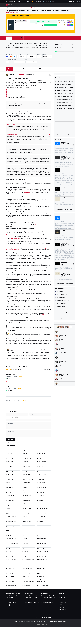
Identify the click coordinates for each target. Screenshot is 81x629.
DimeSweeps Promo (26, 482)
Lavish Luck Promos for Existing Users (31, 600)
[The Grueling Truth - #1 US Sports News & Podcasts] (13, 5)
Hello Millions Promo (11, 533)
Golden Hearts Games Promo (44, 508)
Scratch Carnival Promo (43, 551)
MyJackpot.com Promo (12, 585)
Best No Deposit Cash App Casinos (64, 312)
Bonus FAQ (15, 70)
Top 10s (22, 4)
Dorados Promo (26, 453)
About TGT (62, 595)
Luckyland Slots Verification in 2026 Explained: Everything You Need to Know (65, 131)
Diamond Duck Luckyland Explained (64, 90)
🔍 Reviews (52, 1)
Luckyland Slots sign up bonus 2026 (64, 125)
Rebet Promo (41, 500)
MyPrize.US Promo (42, 448)
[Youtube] (73, 1)
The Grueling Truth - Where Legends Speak (12, 7)
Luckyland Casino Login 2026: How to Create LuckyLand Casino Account (65, 93)
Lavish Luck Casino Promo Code (12, 595)
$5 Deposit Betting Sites (61, 303)
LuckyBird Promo (11, 540)
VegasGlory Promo (10, 524)
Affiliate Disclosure (63, 609)
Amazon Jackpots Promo (27, 456)
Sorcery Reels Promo (42, 518)
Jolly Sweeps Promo (11, 505)
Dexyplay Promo (42, 495)
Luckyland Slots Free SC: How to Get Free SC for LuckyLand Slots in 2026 (65, 105)
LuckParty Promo (26, 516)
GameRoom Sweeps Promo (28, 559)
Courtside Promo (10, 497)
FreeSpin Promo (26, 471)
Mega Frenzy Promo (43, 579)
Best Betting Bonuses (61, 297)
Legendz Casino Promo (27, 533)
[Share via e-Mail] (41, 350)
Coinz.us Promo (10, 482)
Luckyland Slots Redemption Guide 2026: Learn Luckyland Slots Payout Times (65, 117)
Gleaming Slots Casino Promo (28, 463)
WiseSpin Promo (42, 458)
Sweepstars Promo (42, 456)
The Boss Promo (26, 469)
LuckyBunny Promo (11, 458)
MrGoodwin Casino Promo (28, 479)
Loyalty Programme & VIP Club (23, 70)
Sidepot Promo (41, 479)
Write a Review (47, 369)
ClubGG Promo (10, 513)
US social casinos (39, 224)
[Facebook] (70, 1)
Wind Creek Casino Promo (12, 571)
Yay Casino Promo (26, 518)
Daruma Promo (41, 505)
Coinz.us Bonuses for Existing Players (31, 597)
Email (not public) (33, 414)
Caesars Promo (64, 197)
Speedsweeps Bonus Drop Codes (30, 599)
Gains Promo (41, 521)
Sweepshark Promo (42, 487)
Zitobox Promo (26, 548)
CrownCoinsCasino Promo (28, 448)
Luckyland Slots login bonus (14, 238)
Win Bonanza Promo (27, 505)
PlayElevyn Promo (10, 479)
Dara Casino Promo (26, 538)
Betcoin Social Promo (27, 513)
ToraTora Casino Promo (27, 571)
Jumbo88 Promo (42, 497)
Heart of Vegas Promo (27, 573)
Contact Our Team (63, 602)
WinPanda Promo (11, 581)
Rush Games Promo (11, 568)
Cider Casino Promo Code (11, 599)
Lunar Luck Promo (11, 556)
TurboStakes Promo (42, 503)
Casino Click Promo (42, 461)
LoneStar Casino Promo (11, 450)
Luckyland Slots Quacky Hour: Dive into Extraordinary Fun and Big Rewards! (65, 111)
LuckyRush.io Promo (27, 540)
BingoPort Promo (26, 503)
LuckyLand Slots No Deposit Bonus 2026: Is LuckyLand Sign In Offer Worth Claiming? (65, 108)
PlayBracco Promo (26, 500)
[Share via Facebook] (47, 350)
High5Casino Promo (26, 497)
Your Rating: (8, 417)
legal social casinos (28, 192)
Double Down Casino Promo (13, 543)
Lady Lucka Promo (42, 474)
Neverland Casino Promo (11, 503)
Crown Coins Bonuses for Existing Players (32, 602)
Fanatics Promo (64, 187)
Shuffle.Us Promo (10, 487)
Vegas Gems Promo (42, 576)
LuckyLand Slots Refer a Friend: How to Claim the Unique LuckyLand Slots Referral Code (65, 120)
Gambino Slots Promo (27, 508)
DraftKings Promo (64, 168)
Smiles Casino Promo (27, 554)
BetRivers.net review (46, 314)
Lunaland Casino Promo (11, 521)
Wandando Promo (10, 500)
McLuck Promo (41, 535)
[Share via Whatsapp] (44, 350)
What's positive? (10, 423)
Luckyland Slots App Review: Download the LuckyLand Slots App (65, 96)
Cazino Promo (26, 561)
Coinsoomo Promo (10, 453)
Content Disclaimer (63, 607)
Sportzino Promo (26, 490)
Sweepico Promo (26, 487)
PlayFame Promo (26, 535)
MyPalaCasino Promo (27, 551)
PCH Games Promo (42, 543)
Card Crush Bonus (46, 599)
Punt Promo (9, 511)
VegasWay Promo (42, 482)
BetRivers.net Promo (43, 565)
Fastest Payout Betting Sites (62, 294)
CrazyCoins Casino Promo (28, 458)
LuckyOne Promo (26, 585)
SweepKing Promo (42, 450)
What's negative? (11, 431)
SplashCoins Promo (42, 469)
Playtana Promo (10, 490)
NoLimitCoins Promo (27, 495)
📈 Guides (29, 1)
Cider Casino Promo (42, 471)
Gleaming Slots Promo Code (11, 602)
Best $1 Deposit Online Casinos (63, 315)
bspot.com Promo (42, 548)
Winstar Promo (42, 581)
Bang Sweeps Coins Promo (28, 484)
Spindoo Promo (41, 466)
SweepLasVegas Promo (43, 513)
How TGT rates (62, 599)
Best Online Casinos (61, 306)
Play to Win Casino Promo (12, 573)
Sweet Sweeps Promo (11, 461)
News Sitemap (62, 612)
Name (8, 414)
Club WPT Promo (26, 511)
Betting (31, 4)
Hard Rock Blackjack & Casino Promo (28, 582)
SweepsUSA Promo (42, 516)
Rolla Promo (9, 466)
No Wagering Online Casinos (62, 318)
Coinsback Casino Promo (12, 456)
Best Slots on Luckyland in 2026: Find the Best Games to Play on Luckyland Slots (65, 87)
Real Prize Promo (26, 450)
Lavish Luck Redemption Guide (48, 600)
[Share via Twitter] (49, 350)
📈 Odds (39, 1)
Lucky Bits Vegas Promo (11, 492)
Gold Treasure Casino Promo (28, 565)
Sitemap (61, 611)
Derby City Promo (11, 546)
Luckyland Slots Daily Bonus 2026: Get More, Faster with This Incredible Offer (65, 102)
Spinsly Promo (41, 463)
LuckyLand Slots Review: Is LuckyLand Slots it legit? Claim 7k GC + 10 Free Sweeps (65, 81)
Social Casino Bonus (33, 70)
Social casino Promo (26, 461)
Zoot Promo (10, 551)
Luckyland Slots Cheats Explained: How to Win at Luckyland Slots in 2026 (65, 99)
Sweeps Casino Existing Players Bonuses (49, 595)
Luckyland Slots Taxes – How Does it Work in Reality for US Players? (65, 128)
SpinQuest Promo (10, 474)
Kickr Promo (25, 543)
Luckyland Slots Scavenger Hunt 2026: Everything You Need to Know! (65, 122)
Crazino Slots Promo (43, 559)
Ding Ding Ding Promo (12, 559)
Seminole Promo (10, 518)
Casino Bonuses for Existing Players (49, 597)
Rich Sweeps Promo (11, 469)
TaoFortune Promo (42, 492)
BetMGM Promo (64, 156)
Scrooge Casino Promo (43, 556)
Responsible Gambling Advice (65, 600)
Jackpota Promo (42, 453)
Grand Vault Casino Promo (12, 516)
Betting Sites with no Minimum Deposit (64, 300)
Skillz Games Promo (42, 568)
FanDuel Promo (64, 142)
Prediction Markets (41, 4)
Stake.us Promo (10, 448)
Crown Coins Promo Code (11, 600)
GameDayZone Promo (27, 579)
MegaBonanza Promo (43, 533)
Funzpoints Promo (42, 561)
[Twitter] (71, 1)
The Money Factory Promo (44, 585)
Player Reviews (40, 70)
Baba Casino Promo (11, 471)
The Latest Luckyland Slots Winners (64, 134)
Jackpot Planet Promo (11, 526)
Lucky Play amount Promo (12, 576)
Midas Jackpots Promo (27, 524)
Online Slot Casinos (61, 309)
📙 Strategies (34, 1)
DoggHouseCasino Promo (28, 556)
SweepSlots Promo (11, 565)
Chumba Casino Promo (27, 568)
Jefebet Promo (26, 576)
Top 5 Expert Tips (9, 70)
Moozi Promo (9, 508)
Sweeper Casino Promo (43, 554)
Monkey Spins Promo (27, 521)
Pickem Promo (10, 535)
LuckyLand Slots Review (24, 7)
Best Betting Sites (60, 291)
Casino (52, 4)
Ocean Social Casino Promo (28, 546)
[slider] (9, 369)
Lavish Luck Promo (26, 474)
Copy (42, 25)
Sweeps (48, 4)
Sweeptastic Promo (42, 538)
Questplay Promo (42, 511)
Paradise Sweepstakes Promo (44, 573)
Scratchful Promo (42, 524)
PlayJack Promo (42, 540)
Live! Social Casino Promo (44, 546)
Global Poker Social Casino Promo (12, 562)
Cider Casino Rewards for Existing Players (32, 595)
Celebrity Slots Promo (12, 554)
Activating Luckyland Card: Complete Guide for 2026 (65, 84)
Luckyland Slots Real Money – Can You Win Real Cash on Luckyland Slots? (65, 114)
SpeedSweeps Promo (11, 463)
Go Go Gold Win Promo (11, 538)
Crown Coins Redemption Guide (48, 602)
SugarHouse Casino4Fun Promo (14, 579)
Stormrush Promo (10, 495)
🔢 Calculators (46, 1)
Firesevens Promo (10, 484)
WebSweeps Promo (42, 571)
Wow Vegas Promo (26, 466)
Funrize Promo (41, 490)
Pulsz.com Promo (42, 484)
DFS (35, 4)
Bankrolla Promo (26, 492)
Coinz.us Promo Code (10, 597)
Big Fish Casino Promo (12, 548)
